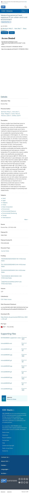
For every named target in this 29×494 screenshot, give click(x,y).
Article (4, 205)
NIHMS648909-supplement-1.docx (11, 338)
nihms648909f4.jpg (6, 389)
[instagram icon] (24, 479)
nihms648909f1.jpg (6, 355)
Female (4, 215)
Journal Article (5, 251)
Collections (5, 435)
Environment (5, 209)
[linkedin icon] (27, 479)
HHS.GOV (3, 492)
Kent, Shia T (18, 28)
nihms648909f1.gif (6, 349)
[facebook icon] (19, 479)
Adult (4, 198)
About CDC (4, 461)
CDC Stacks (7, 410)
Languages (4, 469)
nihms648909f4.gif (6, 383)
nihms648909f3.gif (6, 372)
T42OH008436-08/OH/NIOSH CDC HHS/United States (11, 277)
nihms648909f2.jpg (6, 366)
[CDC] (3, 6)
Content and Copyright (8, 445)
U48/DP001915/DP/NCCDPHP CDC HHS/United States (11, 283)
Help (3, 443)
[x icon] (22, 479)
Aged (3, 200)
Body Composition (7, 207)
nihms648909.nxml (6, 343)
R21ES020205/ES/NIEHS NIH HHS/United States (13, 271)
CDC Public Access (6, 299)
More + (26, 219)
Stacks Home (5, 432)
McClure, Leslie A (6, 115)
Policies (3, 465)
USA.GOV (9, 492)
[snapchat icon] (24, 482)
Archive (3, 473)
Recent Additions (6, 438)
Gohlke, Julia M (16, 115)
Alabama (4, 202)
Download (4, 32)
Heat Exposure (6, 217)
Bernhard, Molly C (8, 28)
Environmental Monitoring (9, 213)
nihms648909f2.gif (6, 360)
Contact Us (5, 451)
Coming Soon (5, 440)
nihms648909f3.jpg (6, 377)
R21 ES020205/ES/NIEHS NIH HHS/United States (13, 265)
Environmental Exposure (9, 211)
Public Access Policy (7, 448)
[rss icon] (27, 482)
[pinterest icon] (22, 482)
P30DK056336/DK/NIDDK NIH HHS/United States (13, 260)
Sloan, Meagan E (5, 114)
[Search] (26, 7)
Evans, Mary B (15, 114)
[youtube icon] (19, 482)
